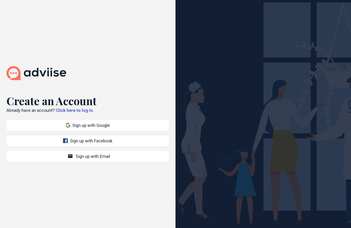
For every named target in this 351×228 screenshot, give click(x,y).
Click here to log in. (75, 110)
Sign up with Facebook (91, 140)
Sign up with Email (89, 156)
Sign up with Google (91, 125)
